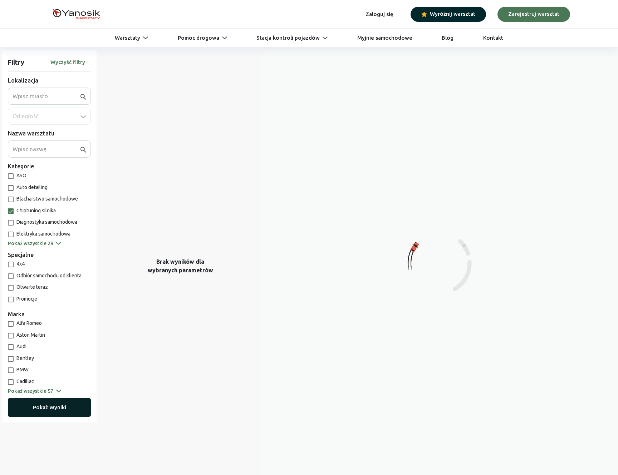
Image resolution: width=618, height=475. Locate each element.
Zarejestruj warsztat (533, 14)
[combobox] (46, 96)
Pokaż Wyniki (49, 407)
